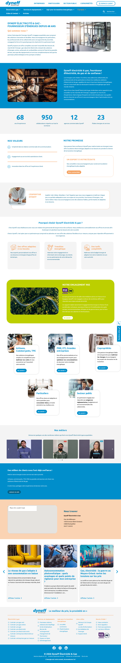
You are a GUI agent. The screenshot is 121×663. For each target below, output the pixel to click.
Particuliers (54, 3)
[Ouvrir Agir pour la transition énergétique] (73, 10)
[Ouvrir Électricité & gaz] (20, 10)
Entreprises (39, 3)
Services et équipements (46, 619)
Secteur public (70, 3)
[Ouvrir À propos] (85, 10)
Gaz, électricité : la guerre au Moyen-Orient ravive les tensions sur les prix (96, 573)
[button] (8, 449)
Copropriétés (86, 3)
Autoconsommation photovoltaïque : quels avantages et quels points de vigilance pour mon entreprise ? (60, 576)
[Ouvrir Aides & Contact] (19, 13)
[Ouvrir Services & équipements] (42, 10)
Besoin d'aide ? (101, 619)
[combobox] (109, 11)
